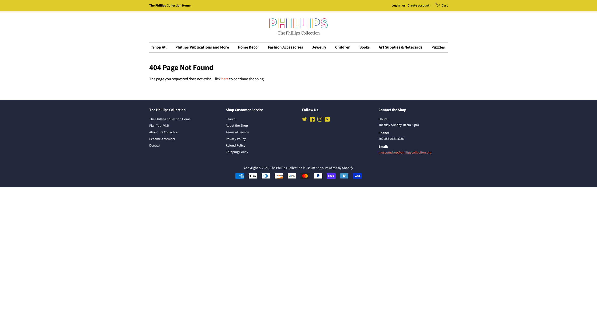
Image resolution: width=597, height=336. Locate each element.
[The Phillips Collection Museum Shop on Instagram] (319, 120)
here (225, 79)
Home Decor (248, 47)
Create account (418, 5)
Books (364, 47)
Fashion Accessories (285, 47)
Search (231, 119)
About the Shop (237, 125)
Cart (445, 5)
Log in (396, 5)
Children (343, 47)
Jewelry (319, 47)
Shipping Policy (237, 152)
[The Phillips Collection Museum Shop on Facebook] (312, 120)
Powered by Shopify (339, 167)
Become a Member (162, 138)
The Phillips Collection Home (170, 5)
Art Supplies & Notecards (401, 47)
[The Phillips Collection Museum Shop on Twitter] (304, 120)
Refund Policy (235, 145)
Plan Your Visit (159, 125)
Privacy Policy (236, 138)
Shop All (159, 47)
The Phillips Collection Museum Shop (296, 167)
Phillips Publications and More (202, 47)
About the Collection (164, 132)
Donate (154, 145)
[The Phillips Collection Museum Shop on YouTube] (327, 120)
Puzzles (438, 47)
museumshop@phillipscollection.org (404, 152)
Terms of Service (237, 132)
